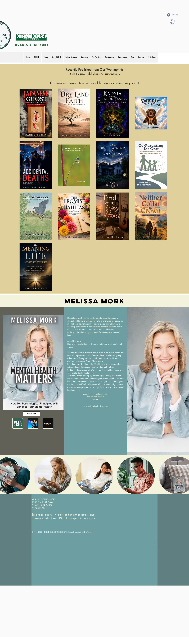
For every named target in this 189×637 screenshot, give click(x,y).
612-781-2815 (39, 508)
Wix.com (89, 532)
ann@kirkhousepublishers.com (74, 518)
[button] (172, 21)
